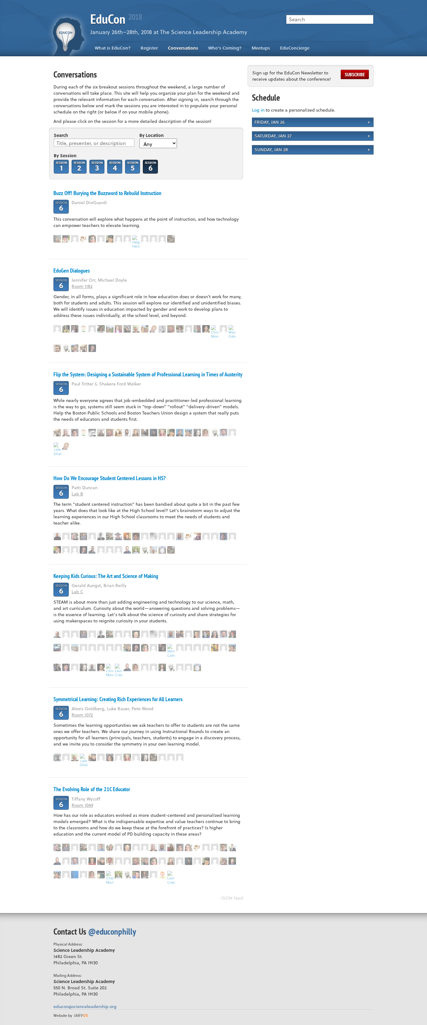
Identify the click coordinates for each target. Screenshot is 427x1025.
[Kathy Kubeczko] (66, 536)
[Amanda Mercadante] (118, 550)
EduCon (116, 19)
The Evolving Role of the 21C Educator (91, 789)
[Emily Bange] (127, 239)
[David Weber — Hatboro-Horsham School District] (179, 634)
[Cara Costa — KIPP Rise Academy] (92, 329)
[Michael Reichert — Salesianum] (74, 239)
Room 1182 (82, 286)
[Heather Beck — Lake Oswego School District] (74, 874)
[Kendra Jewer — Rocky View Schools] (101, 239)
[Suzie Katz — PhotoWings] (66, 667)
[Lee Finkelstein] (153, 550)
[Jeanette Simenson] (109, 647)
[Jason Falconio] (144, 536)
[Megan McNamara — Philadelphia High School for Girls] (83, 239)
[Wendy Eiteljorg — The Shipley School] (179, 329)
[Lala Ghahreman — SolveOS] (57, 449)
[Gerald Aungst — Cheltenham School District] (57, 634)
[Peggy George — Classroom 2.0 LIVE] (153, 329)
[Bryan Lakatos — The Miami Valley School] (101, 874)
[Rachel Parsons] (127, 634)
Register (149, 48)
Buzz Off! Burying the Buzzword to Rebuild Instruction (107, 193)
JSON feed (232, 898)
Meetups (261, 48)
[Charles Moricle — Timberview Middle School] (109, 877)
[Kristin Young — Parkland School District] (188, 634)
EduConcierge (294, 48)
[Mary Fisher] (101, 550)
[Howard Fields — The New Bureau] (223, 847)
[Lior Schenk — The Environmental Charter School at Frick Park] (232, 847)
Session (61, 166)
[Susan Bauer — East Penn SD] (74, 647)
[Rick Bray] (66, 550)
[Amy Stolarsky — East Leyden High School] (109, 757)
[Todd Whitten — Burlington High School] (127, 536)
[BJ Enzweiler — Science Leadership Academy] (74, 348)
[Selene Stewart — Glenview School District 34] (197, 432)
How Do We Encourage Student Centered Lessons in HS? (109, 478)
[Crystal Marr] (136, 432)
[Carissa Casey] (101, 757)
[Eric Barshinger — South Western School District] (109, 550)
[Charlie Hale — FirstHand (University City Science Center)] (101, 847)
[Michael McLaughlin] (118, 647)
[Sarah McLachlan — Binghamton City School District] (188, 847)
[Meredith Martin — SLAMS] (57, 667)
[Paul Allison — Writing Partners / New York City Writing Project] (66, 239)
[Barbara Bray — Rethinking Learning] (162, 874)
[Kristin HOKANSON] (92, 348)
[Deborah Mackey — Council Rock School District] (136, 536)
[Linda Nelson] (179, 861)
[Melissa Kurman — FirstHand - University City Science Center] (74, 329)
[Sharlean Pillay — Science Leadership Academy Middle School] (171, 757)
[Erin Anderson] (66, 874)
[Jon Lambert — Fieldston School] (74, 667)
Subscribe (355, 74)
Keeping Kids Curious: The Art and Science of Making (105, 576)
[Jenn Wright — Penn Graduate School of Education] (118, 239)
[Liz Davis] (215, 634)
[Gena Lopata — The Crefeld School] (83, 874)
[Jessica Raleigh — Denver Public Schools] (206, 329)
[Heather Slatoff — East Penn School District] (162, 536)
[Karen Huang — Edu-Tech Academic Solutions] (188, 432)
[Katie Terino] (232, 432)
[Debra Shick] (223, 536)
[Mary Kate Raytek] (144, 667)
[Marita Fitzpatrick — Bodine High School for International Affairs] (109, 536)
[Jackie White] (57, 647)
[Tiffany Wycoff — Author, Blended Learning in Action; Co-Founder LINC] (144, 874)
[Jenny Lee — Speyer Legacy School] (83, 647)
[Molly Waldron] (66, 647)
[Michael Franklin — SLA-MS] (162, 647)
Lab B (77, 493)
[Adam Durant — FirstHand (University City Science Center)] (92, 550)
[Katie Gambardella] (92, 239)
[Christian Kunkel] (162, 861)
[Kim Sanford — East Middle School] (92, 861)
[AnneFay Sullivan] (74, 634)
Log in (258, 110)
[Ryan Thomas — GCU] (206, 536)
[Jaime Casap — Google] (215, 647)
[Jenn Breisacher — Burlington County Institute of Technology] (66, 432)
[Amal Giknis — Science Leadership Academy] (83, 348)
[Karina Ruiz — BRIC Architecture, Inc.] (83, 536)
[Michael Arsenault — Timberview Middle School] (144, 239)
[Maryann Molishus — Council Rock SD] (206, 432)
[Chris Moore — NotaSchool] (215, 332)
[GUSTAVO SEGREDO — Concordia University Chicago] (179, 432)
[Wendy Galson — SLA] (232, 332)
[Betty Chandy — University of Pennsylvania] (92, 847)
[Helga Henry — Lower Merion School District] (136, 242)
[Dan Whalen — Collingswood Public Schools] (171, 329)
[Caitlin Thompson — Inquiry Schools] (153, 647)
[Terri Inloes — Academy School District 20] (223, 861)
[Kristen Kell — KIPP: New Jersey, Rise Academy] (153, 239)
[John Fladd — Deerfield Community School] (57, 757)
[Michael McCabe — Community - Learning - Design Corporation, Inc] (74, 432)
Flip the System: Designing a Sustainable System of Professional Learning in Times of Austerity (147, 374)
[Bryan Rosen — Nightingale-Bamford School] (223, 432)
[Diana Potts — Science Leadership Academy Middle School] (109, 329)
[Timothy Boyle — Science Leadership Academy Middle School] (144, 432)
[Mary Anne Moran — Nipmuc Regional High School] (109, 847)
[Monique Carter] (171, 650)
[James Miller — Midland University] (109, 239)
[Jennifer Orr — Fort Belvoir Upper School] (144, 329)
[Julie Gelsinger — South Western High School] (171, 239)
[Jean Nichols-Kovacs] (223, 647)
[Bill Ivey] (101, 329)
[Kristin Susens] (153, 536)
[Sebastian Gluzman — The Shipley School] (136, 550)
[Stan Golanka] (197, 634)
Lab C (77, 591)
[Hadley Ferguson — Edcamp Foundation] (136, 329)
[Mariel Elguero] (118, 757)
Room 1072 (82, 714)
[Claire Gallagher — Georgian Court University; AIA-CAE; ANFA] (153, 667)
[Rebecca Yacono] (92, 757)
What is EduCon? (113, 48)
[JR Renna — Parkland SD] (127, 550)
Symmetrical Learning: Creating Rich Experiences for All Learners (118, 699)
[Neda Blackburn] (101, 647)
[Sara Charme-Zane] (179, 647)
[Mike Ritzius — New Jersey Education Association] (92, 432)
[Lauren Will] (215, 536)
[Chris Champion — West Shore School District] (118, 536)
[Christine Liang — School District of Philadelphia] (127, 329)
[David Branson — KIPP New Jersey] (92, 667)
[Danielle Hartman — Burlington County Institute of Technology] (171, 847)
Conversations (183, 48)
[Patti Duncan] (57, 550)
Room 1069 (82, 805)
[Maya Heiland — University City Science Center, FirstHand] (153, 432)
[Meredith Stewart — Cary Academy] (118, 329)
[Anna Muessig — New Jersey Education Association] (162, 432)
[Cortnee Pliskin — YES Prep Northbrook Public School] (206, 634)
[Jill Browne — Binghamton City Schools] (74, 847)
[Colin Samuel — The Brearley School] (66, 348)
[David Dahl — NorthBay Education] (66, 329)
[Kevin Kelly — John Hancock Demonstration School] (136, 874)
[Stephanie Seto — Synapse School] (162, 667)
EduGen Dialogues (71, 270)
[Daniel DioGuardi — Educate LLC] (57, 239)
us (81, 1015)
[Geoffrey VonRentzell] (179, 757)
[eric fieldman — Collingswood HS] (197, 329)
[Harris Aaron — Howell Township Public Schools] (109, 861)
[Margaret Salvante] (206, 847)
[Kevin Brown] (153, 874)
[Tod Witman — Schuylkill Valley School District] (162, 550)
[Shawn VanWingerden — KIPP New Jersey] (127, 647)
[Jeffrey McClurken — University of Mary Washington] (57, 348)
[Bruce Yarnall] (57, 329)
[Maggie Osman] (197, 536)
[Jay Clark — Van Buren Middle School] (136, 634)
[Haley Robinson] (162, 239)
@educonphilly (112, 931)
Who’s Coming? (225, 48)
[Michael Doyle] (162, 329)
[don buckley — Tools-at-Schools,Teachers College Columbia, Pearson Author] (101, 536)
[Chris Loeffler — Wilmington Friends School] (232, 861)
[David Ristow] (74, 550)
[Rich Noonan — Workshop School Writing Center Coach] (188, 667)
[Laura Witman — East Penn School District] (101, 432)
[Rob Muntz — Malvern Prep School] (232, 634)
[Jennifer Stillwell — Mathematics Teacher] (232, 536)
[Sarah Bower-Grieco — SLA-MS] (223, 329)
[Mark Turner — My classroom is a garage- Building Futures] (74, 536)
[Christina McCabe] (171, 536)
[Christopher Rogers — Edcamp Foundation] (118, 432)
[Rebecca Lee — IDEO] (127, 432)
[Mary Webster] (144, 634)
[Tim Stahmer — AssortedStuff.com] (83, 329)
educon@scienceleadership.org (85, 1006)
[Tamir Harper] (57, 536)
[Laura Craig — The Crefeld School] (118, 670)
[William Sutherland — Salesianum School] (179, 536)
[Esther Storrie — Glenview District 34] (206, 647)
